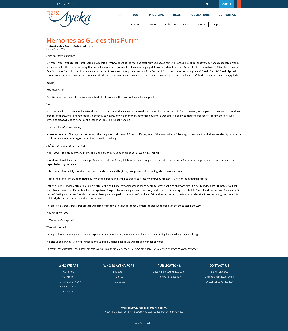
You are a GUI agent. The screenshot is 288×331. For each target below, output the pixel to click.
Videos (187, 24)
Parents (153, 24)
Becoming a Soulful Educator (169, 271)
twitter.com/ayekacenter (219, 281)
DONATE (226, 3)
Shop (215, 24)
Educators (137, 24)
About (135, 15)
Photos (201, 24)
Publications (200, 15)
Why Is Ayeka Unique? (68, 281)
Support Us (227, 15)
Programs (156, 15)
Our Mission (68, 276)
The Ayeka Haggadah (169, 276)
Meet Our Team (68, 286)
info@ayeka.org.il (219, 271)
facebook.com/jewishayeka (219, 276)
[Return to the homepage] (68, 19)
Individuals (171, 24)
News (177, 15)
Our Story (68, 271)
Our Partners (69, 291)
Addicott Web (175, 311)
